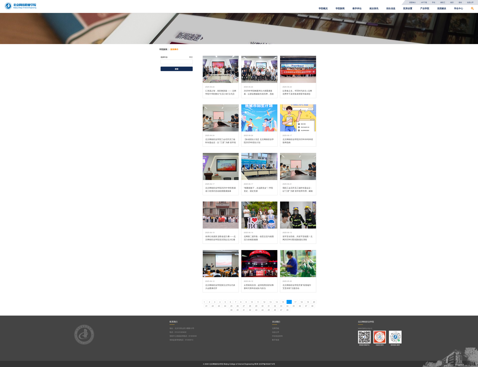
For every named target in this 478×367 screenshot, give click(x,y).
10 (252, 302)
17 (295, 302)
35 (294, 306)
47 (281, 310)
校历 (452, 2)
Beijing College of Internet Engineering (239, 364)
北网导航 (275, 328)
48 (287, 310)
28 (250, 306)
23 (219, 306)
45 (269, 310)
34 (287, 306)
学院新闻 (163, 49)
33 (281, 306)
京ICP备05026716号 (267, 364)
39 (231, 310)
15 (283, 302)
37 (306, 306)
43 (256, 310)
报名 (460, 2)
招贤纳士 (412, 2)
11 (258, 302)
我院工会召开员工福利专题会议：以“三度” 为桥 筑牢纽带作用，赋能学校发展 (298, 191)
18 (302, 302)
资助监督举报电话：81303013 (181, 339)
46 (275, 310)
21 (207, 306)
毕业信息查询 (277, 336)
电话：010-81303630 (178, 332)
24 (225, 306)
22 (213, 306)
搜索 (176, 69)
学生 (433, 2)
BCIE (256, 364)
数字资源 (275, 339)
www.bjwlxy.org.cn (365, 328)
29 (256, 306)
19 (308, 302)
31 (269, 306)
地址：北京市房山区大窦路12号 (182, 328)
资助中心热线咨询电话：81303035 (183, 336)
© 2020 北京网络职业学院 (213, 364)
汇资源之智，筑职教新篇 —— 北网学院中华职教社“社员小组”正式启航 (220, 94)
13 (270, 302)
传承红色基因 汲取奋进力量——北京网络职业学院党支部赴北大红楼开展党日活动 (220, 239)
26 (238, 306)
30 (263, 306)
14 (277, 302)
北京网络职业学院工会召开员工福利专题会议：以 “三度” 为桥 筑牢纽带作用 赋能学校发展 (220, 142)
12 (264, 302)
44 (263, 310)
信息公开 (470, 2)
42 (250, 310)
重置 (191, 57)
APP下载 (424, 2)
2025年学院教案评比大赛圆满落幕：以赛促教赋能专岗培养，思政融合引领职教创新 (259, 94)
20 (314, 302)
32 (275, 306)
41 (244, 310)
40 (238, 310)
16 (289, 302)
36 (300, 306)
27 (244, 306)
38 (312, 306)
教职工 (442, 2)
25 (231, 306)
